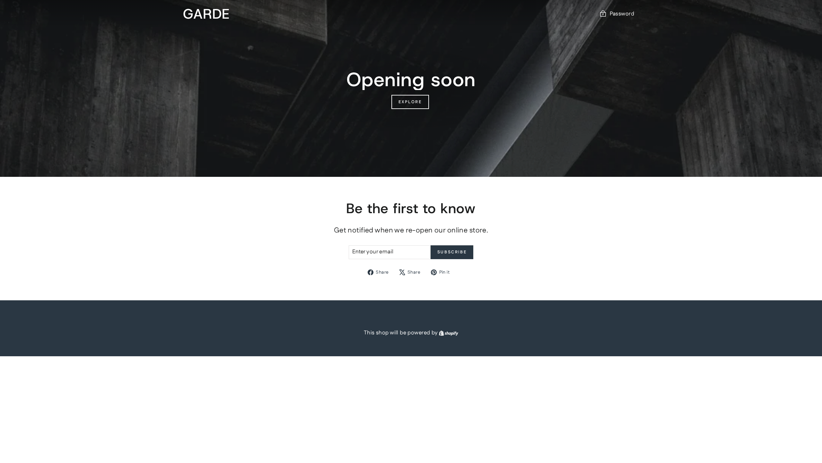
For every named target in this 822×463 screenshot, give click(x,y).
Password (622, 14)
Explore (410, 102)
